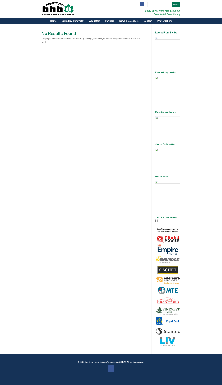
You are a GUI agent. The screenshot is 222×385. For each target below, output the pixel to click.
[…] (156, 220)
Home (53, 21)
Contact (148, 21)
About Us (94, 21)
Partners (109, 21)
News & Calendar (128, 21)
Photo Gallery (164, 21)
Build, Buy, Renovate (72, 21)
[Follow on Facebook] (142, 4)
